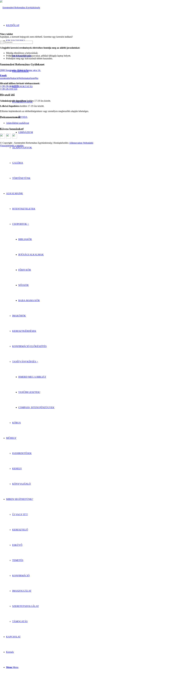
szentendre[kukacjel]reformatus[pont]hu (19, 78)
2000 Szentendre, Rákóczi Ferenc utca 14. (20, 70)
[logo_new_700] (20, 7)
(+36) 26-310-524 (8, 89)
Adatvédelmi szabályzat (17, 123)
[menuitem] (103, 147)
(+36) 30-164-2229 (9, 86)
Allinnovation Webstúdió (81, 143)
